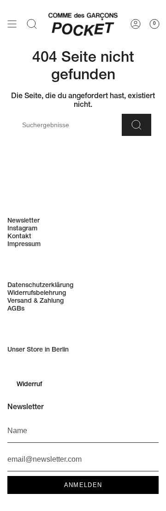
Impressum (24, 244)
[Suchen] (136, 125)
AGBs (15, 309)
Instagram (22, 229)
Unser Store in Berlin (38, 350)
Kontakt (19, 237)
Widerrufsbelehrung (36, 293)
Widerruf (29, 385)
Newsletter (23, 221)
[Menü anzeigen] (12, 23)
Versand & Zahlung (35, 301)
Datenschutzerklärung (40, 285)
